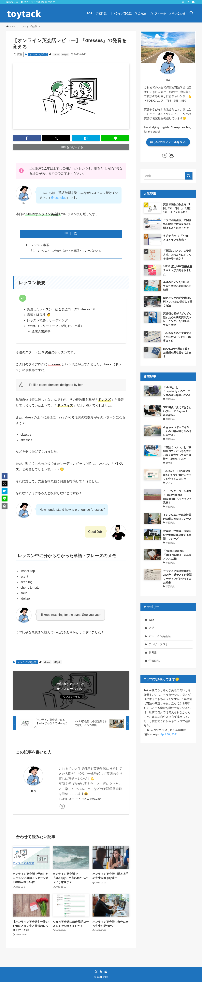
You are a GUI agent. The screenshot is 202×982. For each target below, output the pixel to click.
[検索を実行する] (189, 176)
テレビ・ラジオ (158, 644)
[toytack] (24, 13)
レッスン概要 (40, 245)
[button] (27, 138)
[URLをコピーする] (4, 506)
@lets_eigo (58, 197)
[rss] (188, 2)
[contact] (193, 2)
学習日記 (154, 660)
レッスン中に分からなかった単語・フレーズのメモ (69, 250)
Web (151, 619)
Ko (33, 791)
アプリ (153, 627)
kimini (56, 54)
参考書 (153, 652)
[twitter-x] (182, 2)
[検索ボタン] (191, 13)
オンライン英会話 (38, 54)
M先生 (65, 54)
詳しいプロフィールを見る (168, 142)
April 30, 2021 (169, 734)
